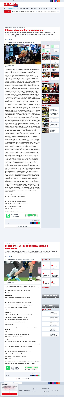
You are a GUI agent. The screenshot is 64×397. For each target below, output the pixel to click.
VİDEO (56, 8)
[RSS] (59, 1)
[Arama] (59, 8)
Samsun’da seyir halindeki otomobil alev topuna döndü (23, 11)
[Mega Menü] (5, 8)
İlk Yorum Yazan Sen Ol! (23, 226)
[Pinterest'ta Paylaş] (37, 223)
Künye (6, 0)
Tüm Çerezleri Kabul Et (9, 394)
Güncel (31, 8)
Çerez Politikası (45, 391)
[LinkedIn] (56, 1)
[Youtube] (57, 1)
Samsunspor (26, 8)
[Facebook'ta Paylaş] (9, 39)
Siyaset (35, 8)
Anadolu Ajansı (11, 66)
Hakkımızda (35, 388)
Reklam (10, 0)
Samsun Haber (19, 8)
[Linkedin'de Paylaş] (35, 223)
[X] (52, 1)
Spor (47, 8)
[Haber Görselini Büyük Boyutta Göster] (22, 54)
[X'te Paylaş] (11, 39)
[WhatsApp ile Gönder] (39, 223)
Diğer (50, 8)
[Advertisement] (32, 19)
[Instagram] (54, 1)
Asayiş (44, 8)
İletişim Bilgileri (55, 390)
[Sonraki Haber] (58, 11)
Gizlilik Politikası (45, 389)
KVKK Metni (54, 389)
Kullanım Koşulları (45, 388)
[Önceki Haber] (57, 11)
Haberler (6, 27)
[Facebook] (51, 1)
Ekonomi (40, 8)
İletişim (14, 0)
